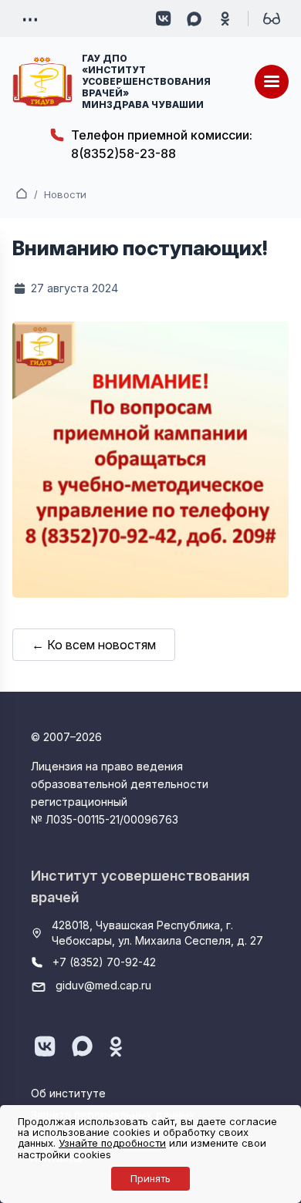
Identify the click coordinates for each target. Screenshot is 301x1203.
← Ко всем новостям (94, 644)
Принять (150, 1178)
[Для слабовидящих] (272, 18)
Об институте (68, 1093)
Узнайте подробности (112, 1143)
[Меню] (272, 82)
